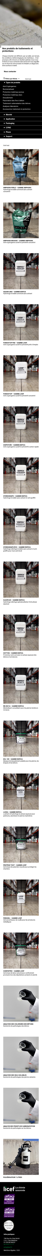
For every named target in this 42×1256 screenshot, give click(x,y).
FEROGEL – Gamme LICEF (12, 918)
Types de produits (13, 82)
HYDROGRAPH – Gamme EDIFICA (15, 496)
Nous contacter (10, 71)
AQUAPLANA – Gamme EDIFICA (14, 292)
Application (10, 119)
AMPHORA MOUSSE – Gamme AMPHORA (18, 241)
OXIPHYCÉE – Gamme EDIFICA (14, 445)
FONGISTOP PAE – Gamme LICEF (15, 343)
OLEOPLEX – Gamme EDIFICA (14, 600)
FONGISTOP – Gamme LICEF (13, 394)
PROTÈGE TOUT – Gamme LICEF (15, 865)
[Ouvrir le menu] (38, 3)
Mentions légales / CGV (12, 1250)
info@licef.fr (8, 1247)
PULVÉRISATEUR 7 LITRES (12, 1177)
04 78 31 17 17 (9, 1244)
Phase (8, 132)
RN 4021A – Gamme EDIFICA (13, 706)
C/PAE (8, 128)
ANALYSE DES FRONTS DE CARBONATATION (19, 1126)
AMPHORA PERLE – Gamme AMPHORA (17, 188)
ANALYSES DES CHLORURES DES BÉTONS (18, 1024)
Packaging (10, 123)
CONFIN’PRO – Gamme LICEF (13, 971)
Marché (9, 115)
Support (9, 136)
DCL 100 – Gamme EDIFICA (13, 759)
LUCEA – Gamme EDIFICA (12, 812)
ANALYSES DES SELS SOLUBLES (15, 1075)
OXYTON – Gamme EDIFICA (13, 653)
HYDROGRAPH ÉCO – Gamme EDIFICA (17, 547)
